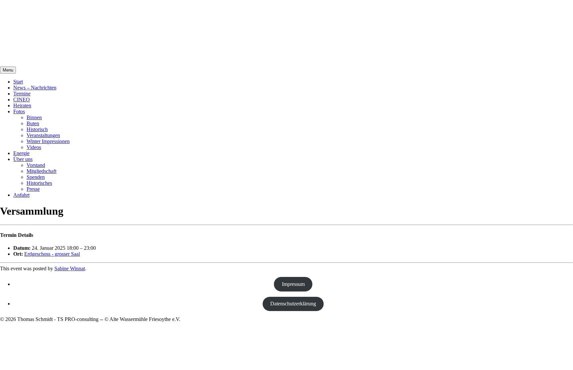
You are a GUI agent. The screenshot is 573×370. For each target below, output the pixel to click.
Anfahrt (21, 195)
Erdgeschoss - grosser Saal (52, 254)
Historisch (37, 129)
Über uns (22, 159)
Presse (33, 189)
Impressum (293, 284)
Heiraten (22, 105)
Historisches (39, 183)
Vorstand (36, 165)
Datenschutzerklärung (293, 303)
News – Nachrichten (34, 87)
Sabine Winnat (69, 268)
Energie (21, 153)
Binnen (34, 117)
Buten (33, 123)
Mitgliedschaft (41, 171)
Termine (22, 93)
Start (18, 81)
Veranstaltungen (43, 135)
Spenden (36, 177)
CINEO (21, 99)
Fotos (19, 111)
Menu (8, 70)
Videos (34, 147)
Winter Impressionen (48, 141)
